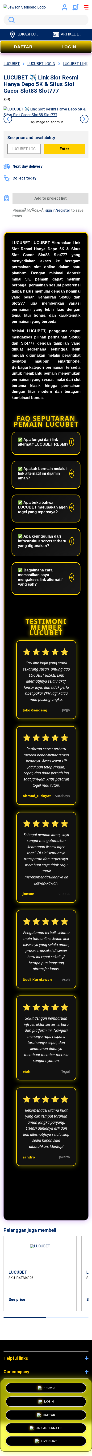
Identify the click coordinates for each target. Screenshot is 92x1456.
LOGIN (69, 46)
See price (16, 1299)
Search (11, 20)
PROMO (48, 1386)
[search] (46, 20)
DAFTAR (23, 46)
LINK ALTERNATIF (49, 1428)
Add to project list (50, 198)
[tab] (25, 1317)
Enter (64, 149)
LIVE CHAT (49, 1442)
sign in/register (57, 210)
